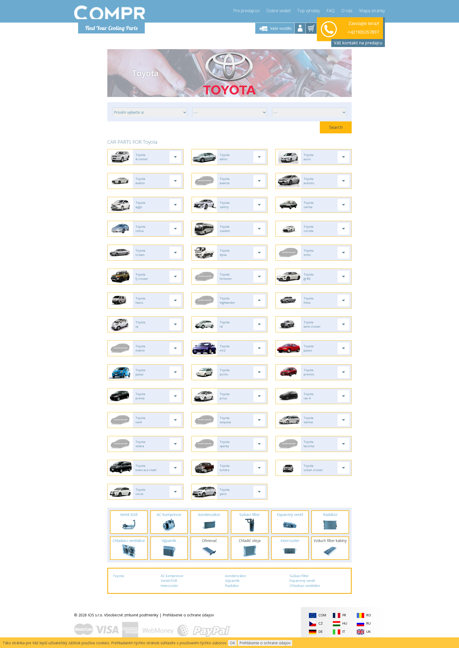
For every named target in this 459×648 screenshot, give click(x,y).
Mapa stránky (372, 10)
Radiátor (232, 585)
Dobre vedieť (278, 10)
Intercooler (169, 585)
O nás (346, 10)
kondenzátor (235, 575)
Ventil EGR (169, 580)
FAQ (330, 10)
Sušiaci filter (299, 575)
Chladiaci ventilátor (305, 585)
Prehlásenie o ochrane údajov (188, 614)
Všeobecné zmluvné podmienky (131, 614)
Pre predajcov (246, 10)
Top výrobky (308, 10)
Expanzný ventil (302, 580)
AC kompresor (172, 575)
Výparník (232, 580)
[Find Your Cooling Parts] (110, 12)
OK (232, 642)
